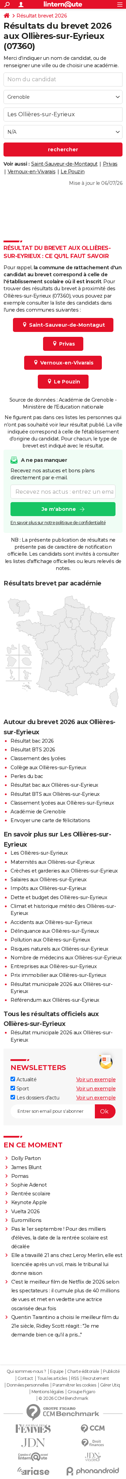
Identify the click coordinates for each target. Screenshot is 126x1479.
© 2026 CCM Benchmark (63, 1398)
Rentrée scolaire (30, 1193)
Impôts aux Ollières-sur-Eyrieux (48, 888)
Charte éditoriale (83, 1371)
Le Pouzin (73, 171)
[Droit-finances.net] (92, 1443)
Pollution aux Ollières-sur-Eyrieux (50, 940)
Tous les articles (52, 1378)
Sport (22, 1088)
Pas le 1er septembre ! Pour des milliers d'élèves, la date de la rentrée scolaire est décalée (59, 1238)
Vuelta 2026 (25, 1211)
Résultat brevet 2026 (41, 16)
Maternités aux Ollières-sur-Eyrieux (52, 862)
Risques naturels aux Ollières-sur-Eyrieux (59, 949)
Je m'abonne (59, 509)
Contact (25, 1378)
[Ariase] (33, 1471)
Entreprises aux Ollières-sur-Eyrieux (53, 966)
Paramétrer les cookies (74, 1385)
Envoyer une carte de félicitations (50, 820)
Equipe (56, 1371)
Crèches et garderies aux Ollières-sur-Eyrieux (64, 871)
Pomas (20, 1176)
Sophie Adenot (29, 1185)
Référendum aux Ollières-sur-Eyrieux (54, 1000)
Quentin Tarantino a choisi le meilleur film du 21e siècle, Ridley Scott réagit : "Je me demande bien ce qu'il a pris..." (65, 1326)
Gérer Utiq (110, 1385)
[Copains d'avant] (33, 1456)
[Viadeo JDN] (92, 1457)
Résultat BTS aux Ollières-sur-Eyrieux (55, 794)
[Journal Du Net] (33, 1442)
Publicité (111, 1371)
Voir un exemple (96, 1079)
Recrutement (96, 1378)
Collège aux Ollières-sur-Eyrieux (48, 767)
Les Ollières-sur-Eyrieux (39, 853)
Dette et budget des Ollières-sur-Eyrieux (58, 897)
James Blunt (26, 1167)
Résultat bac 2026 (32, 741)
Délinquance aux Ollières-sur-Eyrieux (54, 931)
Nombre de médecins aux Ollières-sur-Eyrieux (66, 957)
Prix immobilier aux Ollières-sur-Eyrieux (58, 975)
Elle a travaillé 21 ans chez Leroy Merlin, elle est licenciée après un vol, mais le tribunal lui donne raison (66, 1264)
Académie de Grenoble (37, 811)
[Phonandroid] (92, 1471)
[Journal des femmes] (33, 1428)
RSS (75, 1378)
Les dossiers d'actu (37, 1098)
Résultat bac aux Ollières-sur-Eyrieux (54, 785)
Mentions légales (47, 1391)
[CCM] (92, 1428)
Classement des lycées (38, 758)
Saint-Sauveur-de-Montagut (64, 164)
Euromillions (26, 1220)
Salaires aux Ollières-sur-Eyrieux (48, 879)
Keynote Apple (29, 1202)
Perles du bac (26, 776)
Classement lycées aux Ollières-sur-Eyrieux (62, 803)
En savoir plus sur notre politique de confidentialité (58, 522)
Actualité (25, 1079)
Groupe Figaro (81, 1391)
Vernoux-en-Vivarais (32, 171)
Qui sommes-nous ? (26, 1371)
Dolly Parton (26, 1158)
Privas (110, 164)
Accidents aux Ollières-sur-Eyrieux (51, 922)
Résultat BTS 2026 (32, 750)
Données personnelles (28, 1385)
